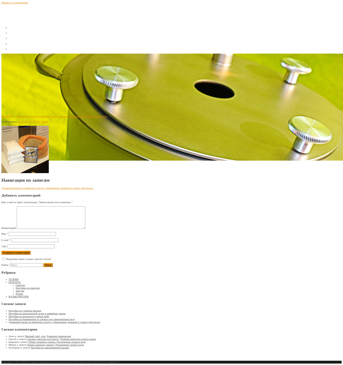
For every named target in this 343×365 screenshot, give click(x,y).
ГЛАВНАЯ (19, 26)
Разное (19, 293)
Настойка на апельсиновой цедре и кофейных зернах (37, 313)
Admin (44, 121)
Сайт (4, 246)
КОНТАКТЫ (21, 48)
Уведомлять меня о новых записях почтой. (29, 259)
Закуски (20, 291)
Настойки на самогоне (28, 288)
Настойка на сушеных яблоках (25, 310)
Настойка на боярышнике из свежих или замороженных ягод (42, 319)
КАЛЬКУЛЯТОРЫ (27, 43)
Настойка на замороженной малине (50, 347)
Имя (4, 234)
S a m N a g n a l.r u (25, 11)
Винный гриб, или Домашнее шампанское (48, 336)
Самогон (20, 285)
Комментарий (8, 228)
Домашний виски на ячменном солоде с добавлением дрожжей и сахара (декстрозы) (61, 116)
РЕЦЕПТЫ (20, 37)
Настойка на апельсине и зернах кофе (29, 316)
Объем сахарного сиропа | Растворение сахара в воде (57, 342)
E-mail (5, 240)
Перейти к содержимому (14, 2)
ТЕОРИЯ (18, 32)
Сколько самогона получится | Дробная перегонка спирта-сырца (61, 339)
